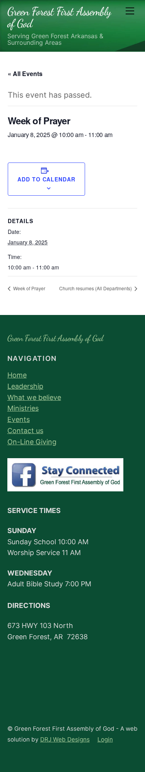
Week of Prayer (28, 288)
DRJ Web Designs (65, 739)
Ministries (23, 408)
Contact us (25, 431)
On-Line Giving (31, 442)
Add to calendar (46, 179)
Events (18, 419)
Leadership (25, 386)
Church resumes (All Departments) (96, 288)
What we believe (34, 397)
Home (17, 375)
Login (105, 739)
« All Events (25, 73)
